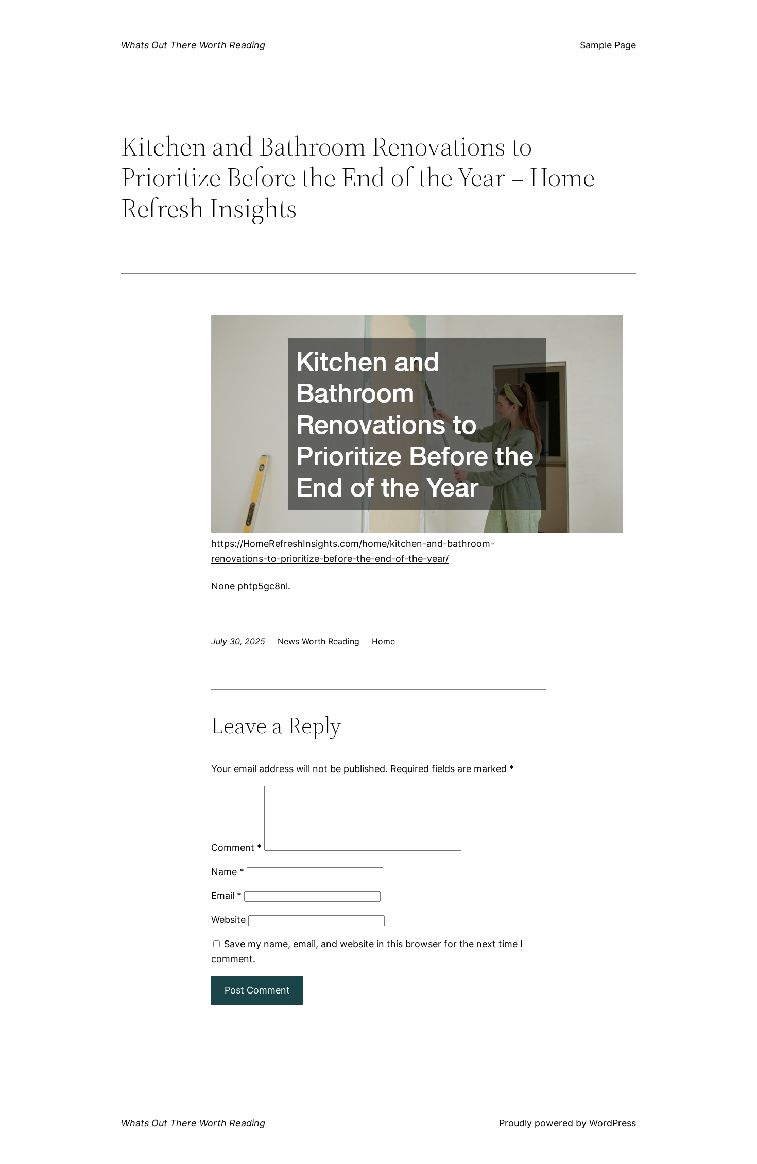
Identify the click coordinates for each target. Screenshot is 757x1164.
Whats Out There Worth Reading (193, 45)
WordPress (612, 1123)
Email (226, 895)
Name (227, 871)
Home (383, 641)
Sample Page (608, 45)
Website (228, 919)
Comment (236, 847)
